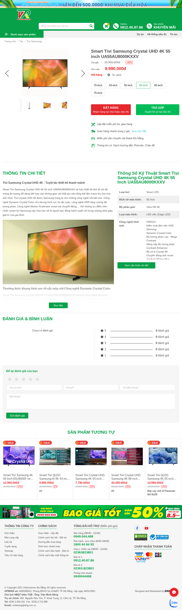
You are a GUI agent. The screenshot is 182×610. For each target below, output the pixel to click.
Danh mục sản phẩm (23, 34)
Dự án (140, 34)
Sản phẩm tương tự (91, 432)
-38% (129, 62)
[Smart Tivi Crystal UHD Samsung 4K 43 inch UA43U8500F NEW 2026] (55, 456)
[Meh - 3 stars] (23, 379)
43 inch (113, 85)
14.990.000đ (119, 482)
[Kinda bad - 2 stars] (16, 379)
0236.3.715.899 (39, 601)
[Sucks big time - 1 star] (9, 379)
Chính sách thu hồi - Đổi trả (52, 537)
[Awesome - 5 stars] (37, 379)
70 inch (98, 85)
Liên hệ (8, 542)
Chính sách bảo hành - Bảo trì (53, 551)
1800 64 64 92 (84, 544)
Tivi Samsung (34, 41)
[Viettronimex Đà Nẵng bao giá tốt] (91, 511)
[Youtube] (146, 528)
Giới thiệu (9, 533)
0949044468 (82, 576)
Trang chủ (10, 41)
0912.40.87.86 (84, 560)
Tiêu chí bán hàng (13, 555)
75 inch (98, 92)
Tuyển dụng (10, 546)
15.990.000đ (112, 62)
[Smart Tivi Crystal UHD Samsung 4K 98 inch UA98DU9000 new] (91, 456)
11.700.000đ (155, 482)
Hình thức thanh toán (49, 546)
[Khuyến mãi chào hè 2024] (91, 3)
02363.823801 (84, 568)
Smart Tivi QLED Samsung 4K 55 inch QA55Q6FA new (160, 479)
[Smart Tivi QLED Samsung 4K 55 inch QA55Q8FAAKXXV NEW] (127, 456)
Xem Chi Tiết (139, 131)
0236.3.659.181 (17, 601)
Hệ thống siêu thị (156, 34)
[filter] (91, 26)
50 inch (128, 85)
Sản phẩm (165, 26)
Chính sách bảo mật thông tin (53, 555)
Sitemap (8, 551)
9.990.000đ (115, 68)
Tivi (21, 41)
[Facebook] (137, 528)
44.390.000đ (83, 482)
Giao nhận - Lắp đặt (48, 533)
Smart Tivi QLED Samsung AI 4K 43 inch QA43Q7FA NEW (18, 479)
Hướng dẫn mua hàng (49, 542)
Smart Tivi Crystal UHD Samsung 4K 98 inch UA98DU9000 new (90, 479)
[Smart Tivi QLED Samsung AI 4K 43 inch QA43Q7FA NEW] (19, 456)
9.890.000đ (10, 482)
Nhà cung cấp (11, 537)
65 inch (158, 85)
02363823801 (83, 552)
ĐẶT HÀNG (111, 109)
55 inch (143, 85)
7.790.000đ (46, 482)
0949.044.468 (83, 536)
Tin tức (174, 34)
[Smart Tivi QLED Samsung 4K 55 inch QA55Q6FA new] (163, 456)
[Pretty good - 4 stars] (30, 379)
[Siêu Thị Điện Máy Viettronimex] (24, 14)
